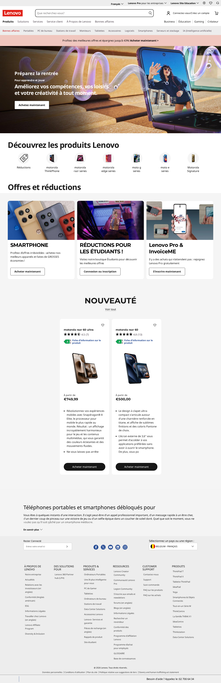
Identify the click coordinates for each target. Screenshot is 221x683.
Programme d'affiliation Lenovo (125, 637)
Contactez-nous (151, 574)
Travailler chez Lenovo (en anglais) (35, 618)
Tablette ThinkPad (181, 581)
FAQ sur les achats (152, 595)
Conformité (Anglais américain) (34, 599)
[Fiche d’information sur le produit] (67, 342)
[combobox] (91, 13)
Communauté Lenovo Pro (124, 582)
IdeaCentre (178, 621)
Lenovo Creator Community (121, 573)
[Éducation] (192, 21)
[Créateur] (220, 21)
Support (147, 579)
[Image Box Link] (110, 150)
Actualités (29, 579)
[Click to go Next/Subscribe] (67, 546)
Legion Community (123, 588)
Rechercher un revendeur (121, 620)
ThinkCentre (179, 611)
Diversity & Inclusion (35, 633)
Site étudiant (90, 642)
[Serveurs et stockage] (180, 31)
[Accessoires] (122, 31)
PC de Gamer (90, 588)
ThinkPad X (178, 576)
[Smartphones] (154, 31)
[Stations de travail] (77, 31)
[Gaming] (205, 21)
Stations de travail (92, 603)
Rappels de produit (93, 637)
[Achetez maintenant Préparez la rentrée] (110, 89)
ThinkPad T (178, 571)
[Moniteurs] (92, 31)
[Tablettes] (106, 31)
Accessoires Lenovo (93, 614)
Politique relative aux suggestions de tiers (118, 672)
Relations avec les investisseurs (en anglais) (33, 588)
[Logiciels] (136, 31)
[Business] (176, 21)
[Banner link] (110, 40)
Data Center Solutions (94, 609)
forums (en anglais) (123, 602)
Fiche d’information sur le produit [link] (86, 341)
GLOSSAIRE (119, 653)
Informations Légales (35, 611)
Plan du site (92, 672)
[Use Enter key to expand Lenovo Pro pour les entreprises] (165, 3)
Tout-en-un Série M (182, 606)
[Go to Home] (13, 13)
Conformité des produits (121, 629)
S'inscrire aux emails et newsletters (124, 596)
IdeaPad (177, 586)
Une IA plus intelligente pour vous (95, 581)
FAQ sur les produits (153, 590)
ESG (27, 605)
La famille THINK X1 (182, 616)
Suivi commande (151, 584)
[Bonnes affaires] (21, 31)
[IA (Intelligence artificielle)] (213, 31)
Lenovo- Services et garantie (93, 621)
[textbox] (173, 546)
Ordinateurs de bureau (95, 598)
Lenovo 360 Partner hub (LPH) (64, 576)
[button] (204, 3)
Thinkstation (179, 631)
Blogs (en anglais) (122, 607)
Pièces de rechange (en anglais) (95, 630)
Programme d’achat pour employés (123, 646)
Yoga (175, 592)
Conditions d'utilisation (75, 672)
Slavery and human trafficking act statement (159, 672)
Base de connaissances (125, 658)
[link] (217, 4)
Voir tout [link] (110, 309)
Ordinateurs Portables (94, 574)
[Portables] (35, 31)
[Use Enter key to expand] (211, 13)
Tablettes (88, 593)
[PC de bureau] (54, 31)
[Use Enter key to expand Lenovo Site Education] (198, 3)
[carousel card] (41, 240)
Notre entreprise (33, 574)
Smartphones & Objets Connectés (184, 599)
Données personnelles (52, 672)
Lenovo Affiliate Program (32, 627)
